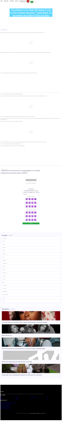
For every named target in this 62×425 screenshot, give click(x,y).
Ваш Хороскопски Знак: (31, 196)
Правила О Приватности (37, 413)
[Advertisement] (29, 82)
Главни (1, 0)
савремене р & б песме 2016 (5, 404)
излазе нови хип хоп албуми (5, 408)
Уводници (1, 398)
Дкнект (17, 399)
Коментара (12, 0)
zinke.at (30, 413)
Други (16, 398)
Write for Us (43, 413)
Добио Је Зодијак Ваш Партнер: (31, 209)
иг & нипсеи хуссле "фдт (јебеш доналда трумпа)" (8, 402)
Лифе (32, 398)
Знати (31, 223)
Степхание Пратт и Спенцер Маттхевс (6, 403)
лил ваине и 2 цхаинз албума (5, 407)
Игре (47, 398)
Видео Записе (6, 0)
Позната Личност (23, 0)
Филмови (16, 0)
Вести (1, 399)
